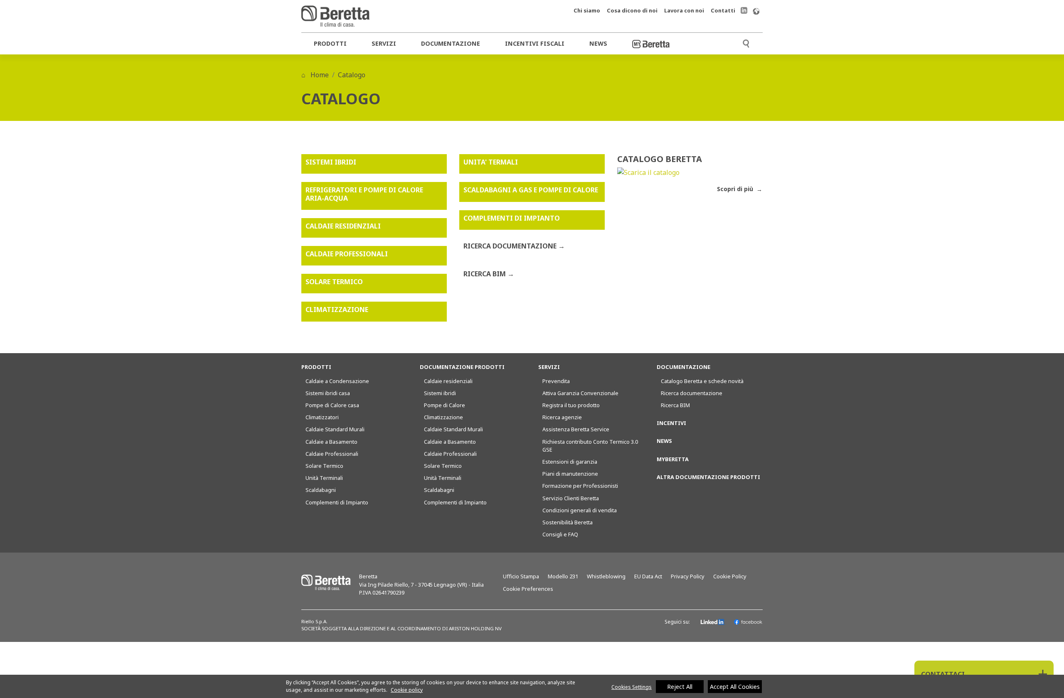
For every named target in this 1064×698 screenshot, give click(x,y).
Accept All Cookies (735, 687)
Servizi (384, 43)
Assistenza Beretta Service (575, 429)
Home (319, 74)
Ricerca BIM (675, 405)
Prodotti (330, 43)
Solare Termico (324, 465)
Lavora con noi (684, 10)
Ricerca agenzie (562, 417)
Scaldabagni (320, 490)
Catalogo (351, 74)
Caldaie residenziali (448, 381)
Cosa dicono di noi (632, 10)
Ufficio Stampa (521, 576)
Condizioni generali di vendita (579, 510)
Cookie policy (407, 689)
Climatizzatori (322, 417)
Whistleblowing (606, 576)
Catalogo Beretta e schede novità (702, 381)
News (598, 43)
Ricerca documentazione (691, 393)
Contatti (723, 10)
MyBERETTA (673, 459)
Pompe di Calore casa (332, 405)
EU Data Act (648, 576)
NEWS (664, 441)
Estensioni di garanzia (569, 461)
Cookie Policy (729, 576)
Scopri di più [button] (736, 189)
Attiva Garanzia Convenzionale (580, 393)
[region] (532, 686)
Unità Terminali (324, 478)
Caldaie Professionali (331, 453)
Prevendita (556, 381)
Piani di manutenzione (570, 473)
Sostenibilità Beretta (567, 522)
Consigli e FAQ (560, 534)
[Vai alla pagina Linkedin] (744, 10)
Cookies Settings (631, 687)
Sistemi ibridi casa (327, 393)
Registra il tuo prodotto (571, 405)
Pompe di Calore (444, 405)
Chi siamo (587, 10)
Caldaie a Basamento (331, 441)
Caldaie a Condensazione (337, 381)
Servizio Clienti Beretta (570, 498)
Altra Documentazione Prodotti (708, 477)
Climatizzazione (443, 417)
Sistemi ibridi (440, 393)
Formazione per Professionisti (580, 485)
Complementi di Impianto (336, 502)
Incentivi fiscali (534, 43)
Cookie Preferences (528, 588)
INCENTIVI (671, 423)
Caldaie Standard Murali (335, 429)
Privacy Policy (687, 576)
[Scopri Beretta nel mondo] (756, 10)
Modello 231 (563, 576)
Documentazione (450, 43)
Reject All (679, 687)
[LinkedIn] (713, 622)
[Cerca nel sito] (746, 42)
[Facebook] (748, 622)
